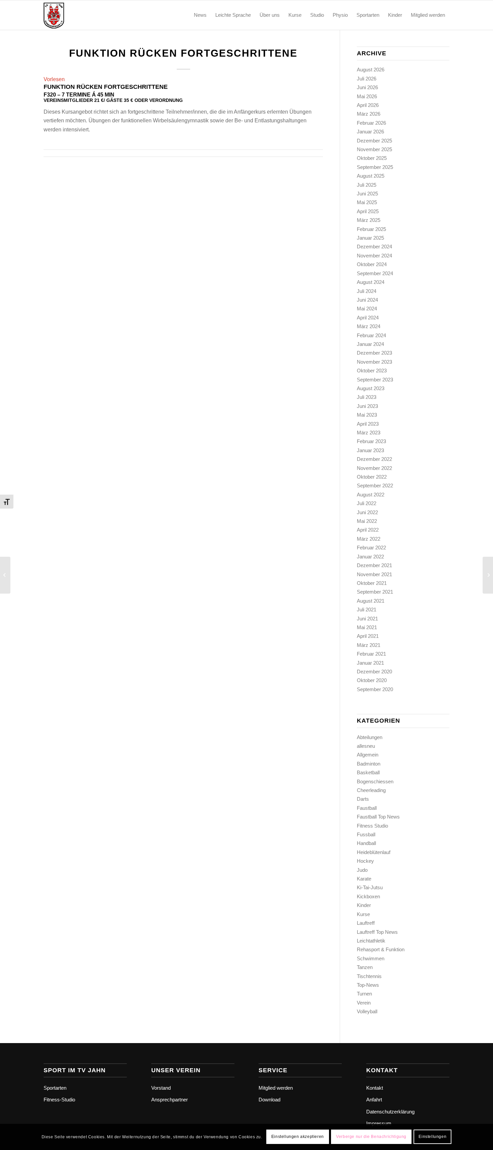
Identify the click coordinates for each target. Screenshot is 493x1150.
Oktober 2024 (372, 264)
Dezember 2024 (374, 246)
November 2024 (374, 255)
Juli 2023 (366, 397)
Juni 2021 (367, 618)
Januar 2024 (370, 344)
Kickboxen (368, 896)
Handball (366, 843)
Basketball (368, 772)
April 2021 (368, 636)
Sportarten (55, 1088)
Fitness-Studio (59, 1099)
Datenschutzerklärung (390, 1111)
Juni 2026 (367, 87)
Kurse (363, 914)
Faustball (367, 808)
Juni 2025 (367, 193)
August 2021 (370, 601)
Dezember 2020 (374, 671)
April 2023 (368, 424)
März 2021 (368, 645)
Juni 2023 (367, 406)
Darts (363, 799)
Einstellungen (432, 1137)
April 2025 (368, 211)
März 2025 (368, 220)
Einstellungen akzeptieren (297, 1137)
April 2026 (368, 105)
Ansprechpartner (169, 1099)
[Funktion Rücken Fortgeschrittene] (5, 575)
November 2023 (374, 362)
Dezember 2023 (374, 353)
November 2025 (374, 149)
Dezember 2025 (374, 140)
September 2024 (375, 273)
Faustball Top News (378, 817)
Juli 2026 (366, 78)
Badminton (368, 764)
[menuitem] (200, 15)
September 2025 (375, 167)
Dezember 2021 (374, 565)
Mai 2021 (367, 627)
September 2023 (375, 379)
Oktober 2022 (372, 477)
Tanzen (365, 967)
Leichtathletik (371, 941)
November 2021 (374, 574)
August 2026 (370, 69)
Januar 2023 (370, 450)
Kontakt (374, 1088)
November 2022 (374, 468)
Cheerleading (371, 790)
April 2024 (368, 317)
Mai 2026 (367, 96)
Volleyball (367, 1011)
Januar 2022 (370, 556)
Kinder (364, 905)
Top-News (368, 985)
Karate (364, 879)
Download (269, 1099)
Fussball (366, 834)
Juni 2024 (367, 300)
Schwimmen (370, 958)
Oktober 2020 (372, 680)
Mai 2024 (367, 308)
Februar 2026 (371, 123)
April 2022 (368, 530)
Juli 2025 (366, 185)
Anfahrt (374, 1099)
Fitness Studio (372, 826)
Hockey (365, 861)
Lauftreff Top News (377, 932)
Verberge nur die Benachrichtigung (371, 1137)
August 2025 (370, 176)
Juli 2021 (366, 609)
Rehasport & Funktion (380, 949)
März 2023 (368, 432)
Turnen (364, 993)
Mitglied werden (276, 1088)
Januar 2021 (370, 663)
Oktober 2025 (372, 158)
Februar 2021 (371, 654)
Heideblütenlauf (373, 852)
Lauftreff (366, 923)
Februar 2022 (371, 547)
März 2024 (368, 326)
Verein (364, 1003)
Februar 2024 (371, 335)
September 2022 (375, 485)
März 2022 (368, 539)
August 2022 (370, 494)
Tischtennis (369, 976)
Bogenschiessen (375, 781)
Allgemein (367, 755)
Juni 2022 (367, 512)
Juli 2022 (366, 503)
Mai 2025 (367, 202)
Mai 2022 (367, 521)
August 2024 (370, 282)
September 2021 (375, 592)
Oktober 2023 (372, 370)
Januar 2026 (370, 131)
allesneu (366, 746)
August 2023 (370, 388)
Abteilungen (369, 737)
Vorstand (161, 1088)
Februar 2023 (371, 441)
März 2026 (368, 114)
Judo (362, 870)
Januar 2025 (370, 238)
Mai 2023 (367, 415)
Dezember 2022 (374, 459)
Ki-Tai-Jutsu (370, 887)
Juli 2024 (366, 291)
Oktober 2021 (372, 583)
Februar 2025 (371, 229)
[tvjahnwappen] (76, 15)
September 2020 (375, 689)
